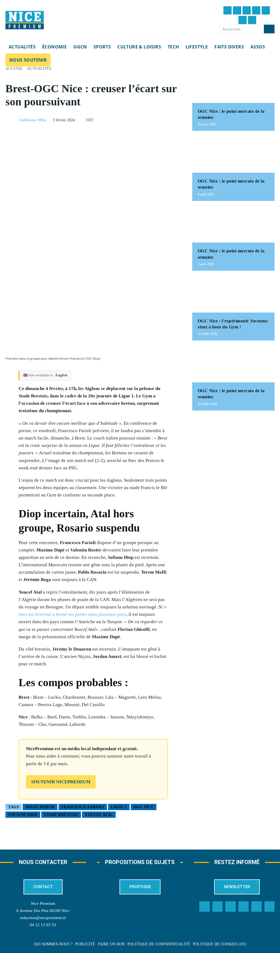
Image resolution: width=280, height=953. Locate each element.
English (61, 375)
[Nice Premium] (24, 20)
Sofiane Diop (22, 815)
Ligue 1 (119, 807)
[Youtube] (252, 20)
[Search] (269, 29)
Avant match (40, 807)
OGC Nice (143, 807)
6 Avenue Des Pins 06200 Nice (42, 910)
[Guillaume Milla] (11, 120)
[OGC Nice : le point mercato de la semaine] (233, 85)
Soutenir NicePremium (61, 781)
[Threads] (256, 10)
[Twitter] (237, 10)
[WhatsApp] (163, 119)
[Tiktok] (266, 10)
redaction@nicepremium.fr (43, 918)
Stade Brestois (61, 815)
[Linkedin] (242, 20)
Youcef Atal (99, 815)
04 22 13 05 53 (43, 925)
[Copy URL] (125, 119)
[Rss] (269, 906)
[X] (150, 119)
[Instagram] (247, 10)
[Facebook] (227, 10)
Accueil (14, 69)
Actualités (39, 69)
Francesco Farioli (82, 807)
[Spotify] (256, 906)
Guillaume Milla (32, 120)
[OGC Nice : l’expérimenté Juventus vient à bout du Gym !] (233, 294)
